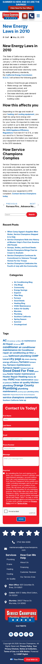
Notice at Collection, (28, 649)
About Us (24, 562)
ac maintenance (29, 341)
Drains (9, 564)
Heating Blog (19, 303)
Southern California (22, 316)
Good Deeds (19, 301)
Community (19, 287)
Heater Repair (10, 376)
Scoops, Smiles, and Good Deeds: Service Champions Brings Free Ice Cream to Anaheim (22, 250)
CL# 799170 (21, 626)
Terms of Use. (22, 503)
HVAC (11, 379)
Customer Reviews (28, 572)
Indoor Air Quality (21, 308)
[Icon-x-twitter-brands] (16, 634)
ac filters (18, 341)
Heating (22, 376)
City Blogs (18, 285)
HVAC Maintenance (22, 306)
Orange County (24, 385)
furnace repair (11, 367)
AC (5, 340)
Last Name (7, 425)
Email (5, 435)
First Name (7, 416)
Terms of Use (9, 651)
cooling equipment (26, 114)
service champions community (20, 397)
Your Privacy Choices (22, 659)
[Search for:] (15, 214)
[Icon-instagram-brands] (26, 634)
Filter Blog (18, 295)
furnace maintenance (18, 365)
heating (10, 114)
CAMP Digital (22, 654)
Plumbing (18, 314)
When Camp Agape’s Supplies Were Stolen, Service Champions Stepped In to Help (22, 234)
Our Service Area (27, 577)
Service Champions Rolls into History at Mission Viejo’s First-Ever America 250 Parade (23, 242)
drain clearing (30, 359)
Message (7, 454)
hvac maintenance (24, 379)
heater (10, 374)
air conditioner (13, 345)
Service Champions (29, 394)
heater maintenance (24, 374)
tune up (22, 400)
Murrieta (17, 311)
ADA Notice (25, 651)
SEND (21, 519)
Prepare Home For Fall (17, 394)
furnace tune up (26, 368)
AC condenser (11, 341)
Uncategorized (20, 324)
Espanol (17, 293)
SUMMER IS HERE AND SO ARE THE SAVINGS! (21, 3)
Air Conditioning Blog (23, 282)
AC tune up (17, 344)
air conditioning (18, 353)
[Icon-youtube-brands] (21, 634)
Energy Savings (20, 290)
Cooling (10, 574)
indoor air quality (21, 382)
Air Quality (11, 579)
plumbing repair (22, 391)
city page (15, 358)
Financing (24, 567)
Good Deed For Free (18, 371)
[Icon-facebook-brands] (11, 634)
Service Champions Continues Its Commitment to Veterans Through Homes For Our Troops (22, 258)
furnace (24, 361)
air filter (30, 353)
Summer (17, 322)
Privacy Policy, (26, 646)
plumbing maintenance (15, 390)
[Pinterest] (31, 634)
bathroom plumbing (20, 355)
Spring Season (20, 319)
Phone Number (9, 445)
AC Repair (8, 344)
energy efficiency (11, 362)
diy (23, 359)
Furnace (17, 298)
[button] (38, 16)
